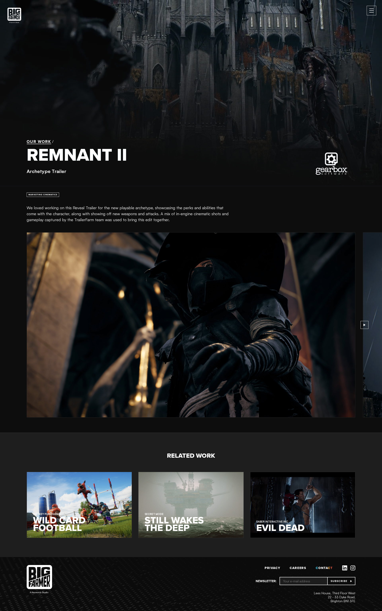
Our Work (39, 142)
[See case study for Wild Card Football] (79, 505)
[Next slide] (364, 325)
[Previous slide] (17, 325)
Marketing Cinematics (42, 194)
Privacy (272, 568)
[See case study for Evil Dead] (302, 505)
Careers (298, 568)
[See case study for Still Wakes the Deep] (190, 505)
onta (324, 568)
